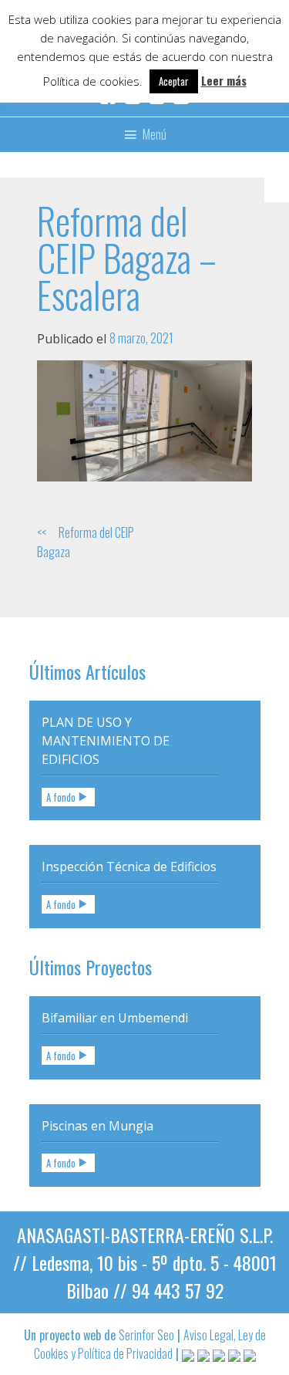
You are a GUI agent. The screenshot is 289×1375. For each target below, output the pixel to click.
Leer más (224, 80)
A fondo (61, 796)
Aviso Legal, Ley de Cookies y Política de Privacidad (150, 1344)
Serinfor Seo (146, 1335)
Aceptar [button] (174, 81)
